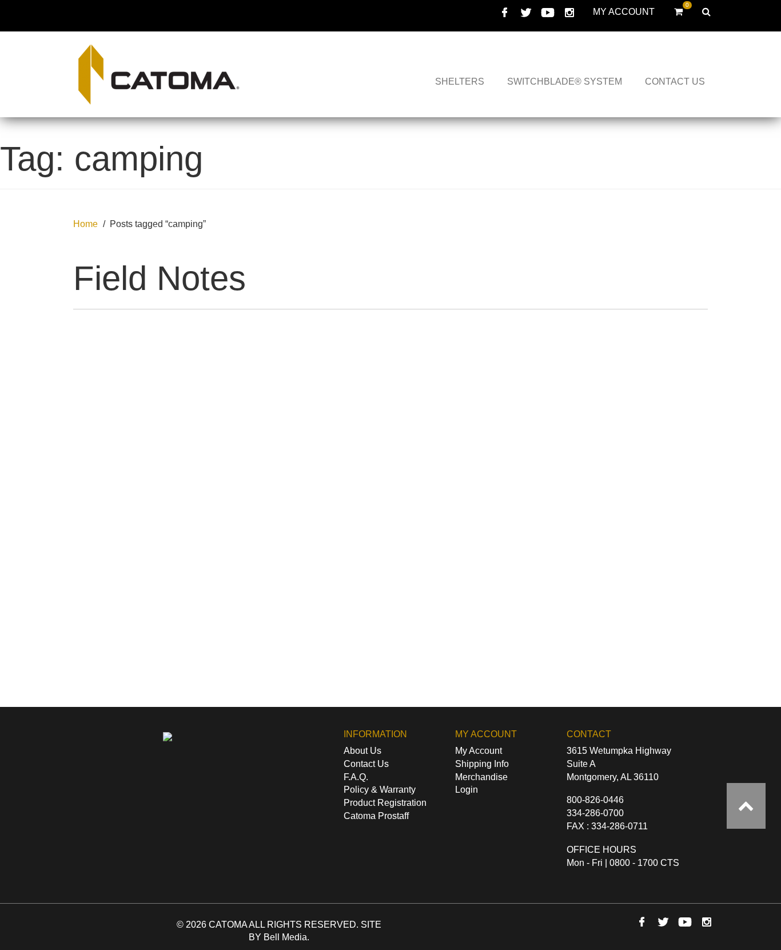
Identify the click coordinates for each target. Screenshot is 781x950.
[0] (678, 12)
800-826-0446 (595, 800)
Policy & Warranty (380, 789)
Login (466, 789)
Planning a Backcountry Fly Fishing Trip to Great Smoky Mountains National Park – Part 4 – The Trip (309, 690)
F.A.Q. (356, 777)
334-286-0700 (595, 813)
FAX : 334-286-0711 (607, 826)
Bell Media (285, 937)
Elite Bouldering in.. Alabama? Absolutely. (146, 665)
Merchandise (481, 777)
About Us (362, 751)
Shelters (459, 81)
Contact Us (675, 81)
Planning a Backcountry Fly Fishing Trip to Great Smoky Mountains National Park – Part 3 (472, 682)
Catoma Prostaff (376, 816)
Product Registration (385, 803)
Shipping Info (482, 764)
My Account (624, 12)
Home (85, 224)
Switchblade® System (564, 81)
